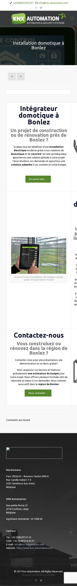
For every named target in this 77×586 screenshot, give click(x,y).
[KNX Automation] (38, 18)
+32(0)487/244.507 (23, 3)
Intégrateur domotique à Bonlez (39, 115)
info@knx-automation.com (53, 3)
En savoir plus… (38, 179)
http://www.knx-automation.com (35, 548)
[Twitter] (41, 7)
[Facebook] (36, 7)
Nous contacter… (38, 393)
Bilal (53, 575)
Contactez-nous (39, 335)
